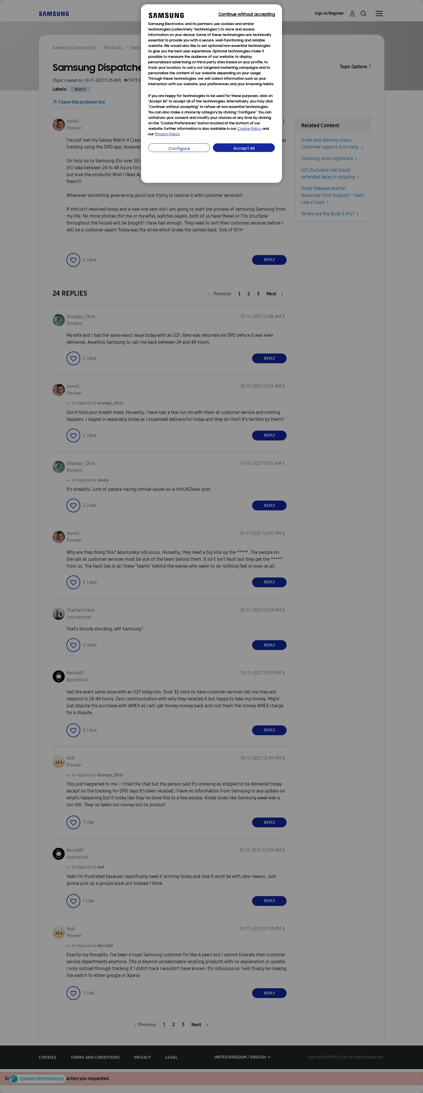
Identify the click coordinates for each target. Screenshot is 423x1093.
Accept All (244, 149)
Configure (179, 149)
